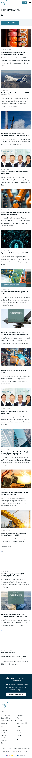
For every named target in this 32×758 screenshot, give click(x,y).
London (3, 738)
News (18, 730)
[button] (30, 2)
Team (18, 718)
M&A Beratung (6, 715)
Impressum (6, 751)
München (4, 740)
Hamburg (4, 733)
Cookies (26, 751)
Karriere (19, 721)
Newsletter (20, 733)
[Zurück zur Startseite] (4, 2)
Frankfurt (4, 730)
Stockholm (4, 743)
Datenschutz (17, 751)
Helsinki (4, 735)
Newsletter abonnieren (16, 694)
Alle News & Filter (11, 23)
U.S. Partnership (22, 723)
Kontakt (24, 2)
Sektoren (4, 723)
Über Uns (20, 715)
